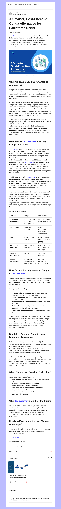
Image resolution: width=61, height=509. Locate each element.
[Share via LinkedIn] (18, 446)
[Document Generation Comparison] (18, 467)
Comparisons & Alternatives (17, 441)
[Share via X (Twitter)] (14, 446)
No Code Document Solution (23, 4)
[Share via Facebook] (10, 446)
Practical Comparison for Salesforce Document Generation (18, 476)
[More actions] (51, 14)
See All (50, 458)
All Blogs (10, 4)
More (35, 4)
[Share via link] (21, 446)
